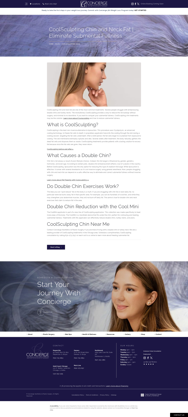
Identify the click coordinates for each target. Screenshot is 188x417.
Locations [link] (36, 4)
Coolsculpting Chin (71, 44)
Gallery (128, 334)
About (30, 334)
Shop (143, 334)
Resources (110, 334)
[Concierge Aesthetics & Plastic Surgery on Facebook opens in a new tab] (135, 4)
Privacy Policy (104, 395)
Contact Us (47, 312)
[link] (49, 4)
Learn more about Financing (117, 386)
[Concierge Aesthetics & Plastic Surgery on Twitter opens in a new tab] (138, 4)
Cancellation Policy (78, 395)
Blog (58, 44)
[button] (26, 4)
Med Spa (68, 334)
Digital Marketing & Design (153, 395)
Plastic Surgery (49, 334)
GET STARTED (140, 10)
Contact (159, 334)
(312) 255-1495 (58, 374)
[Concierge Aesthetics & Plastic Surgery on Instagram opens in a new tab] (132, 4)
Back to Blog (55, 247)
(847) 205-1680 (100, 360)
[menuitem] (132, 4)
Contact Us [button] (179, 415)
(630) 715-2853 (58, 358)
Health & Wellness (89, 334)
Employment (147, 354)
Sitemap (113, 395)
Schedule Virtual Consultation (152, 351)
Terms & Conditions (92, 395)
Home (51, 44)
